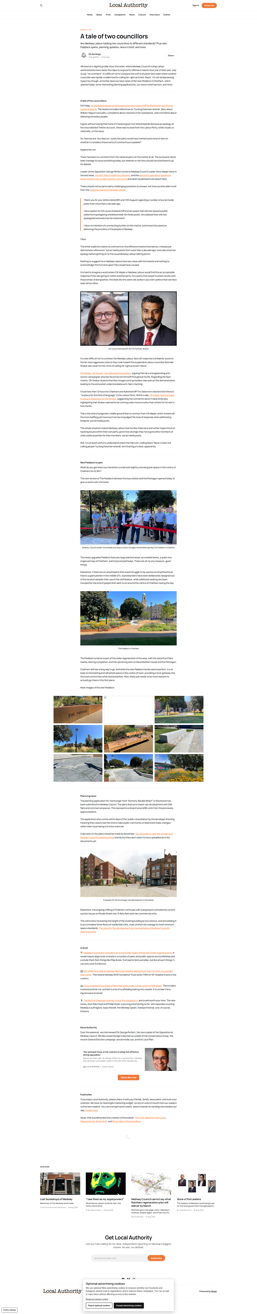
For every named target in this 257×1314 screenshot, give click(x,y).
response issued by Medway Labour (107, 189)
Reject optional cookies (99, 1305)
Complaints (120, 14)
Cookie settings (9, 1310)
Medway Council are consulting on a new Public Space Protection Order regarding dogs (128, 952)
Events (166, 14)
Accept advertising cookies (128, 1305)
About (99, 14)
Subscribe (209, 5)
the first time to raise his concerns (112, 175)
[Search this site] (41, 5)
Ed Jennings (95, 54)
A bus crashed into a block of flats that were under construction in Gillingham (123, 985)
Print (108, 14)
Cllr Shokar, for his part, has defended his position (105, 373)
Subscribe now (129, 1077)
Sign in (195, 5)
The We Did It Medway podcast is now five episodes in (111, 1000)
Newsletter (85, 30)
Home (89, 14)
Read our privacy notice (97, 1299)
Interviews (155, 14)
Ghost (214, 1291)
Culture (142, 14)
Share (171, 55)
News (132, 14)
